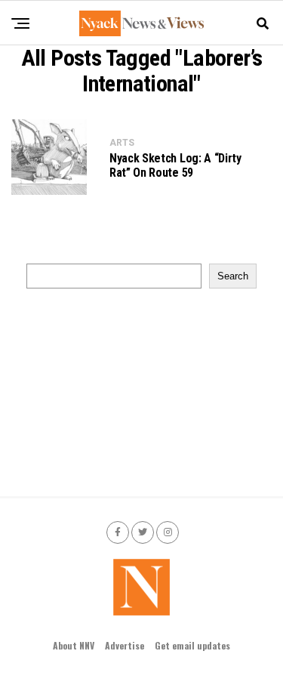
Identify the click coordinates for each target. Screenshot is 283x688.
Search (232, 276)
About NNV (73, 645)
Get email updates (192, 645)
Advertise (124, 645)
